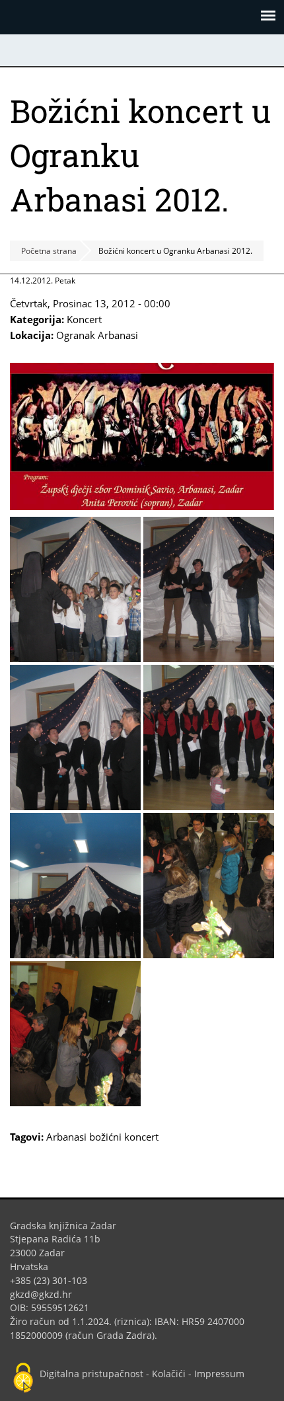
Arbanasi (66, 1136)
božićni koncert (124, 1136)
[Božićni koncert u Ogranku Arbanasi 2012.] (142, 506)
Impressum (219, 1373)
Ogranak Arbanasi (97, 335)
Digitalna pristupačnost (91, 1373)
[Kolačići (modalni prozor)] (23, 1378)
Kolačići (169, 1373)
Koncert (84, 319)
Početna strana (49, 250)
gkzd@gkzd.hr (46, 1294)
